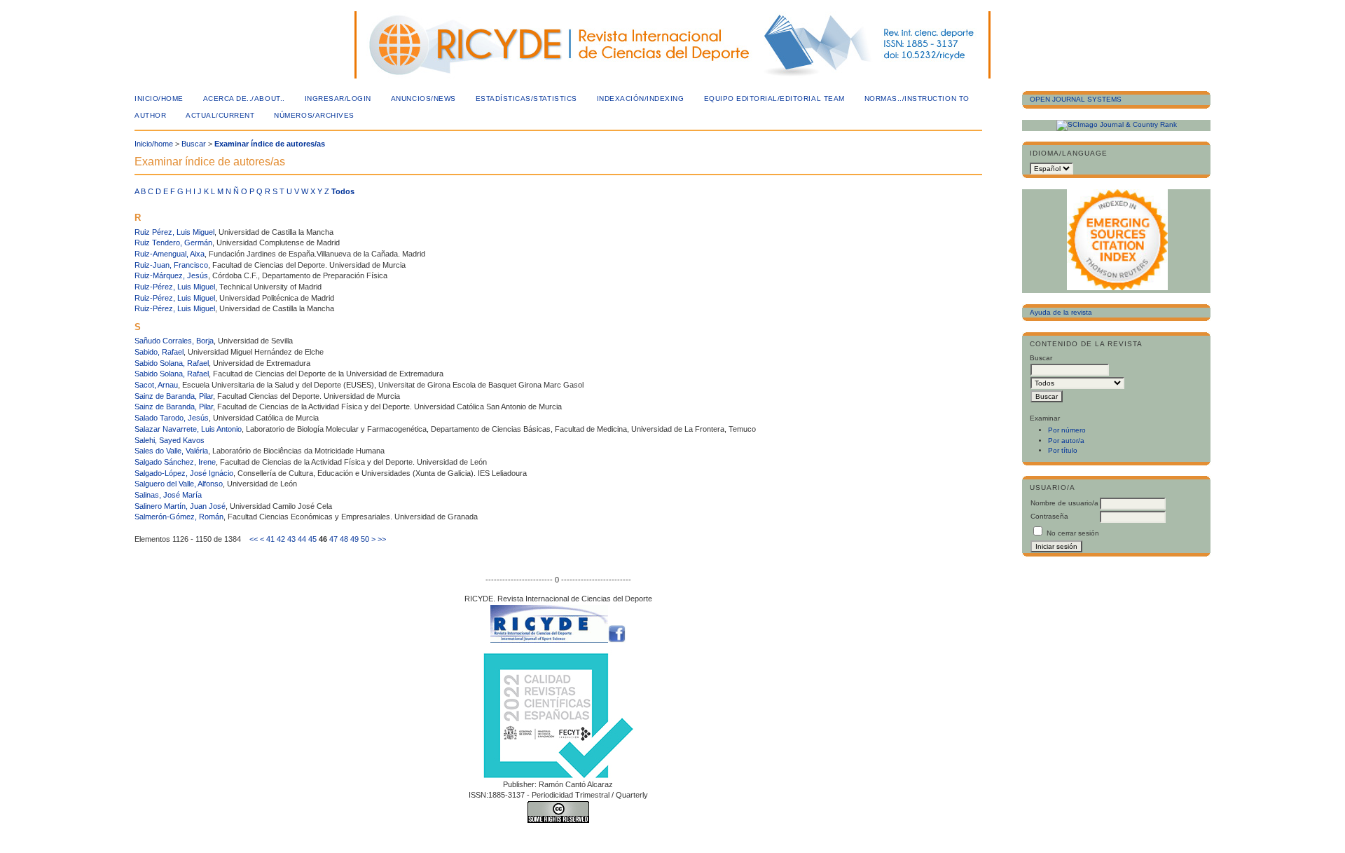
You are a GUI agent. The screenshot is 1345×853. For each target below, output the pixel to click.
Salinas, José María (168, 495)
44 (302, 539)
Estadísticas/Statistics (526, 98)
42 (281, 539)
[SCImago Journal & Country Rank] (1116, 124)
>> (382, 539)
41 (270, 539)
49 (354, 539)
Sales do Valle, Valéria (171, 450)
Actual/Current (220, 115)
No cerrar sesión (1073, 533)
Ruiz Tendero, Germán (173, 242)
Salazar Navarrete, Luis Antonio (188, 429)
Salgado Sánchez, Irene (175, 462)
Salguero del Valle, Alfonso (178, 483)
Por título (1062, 450)
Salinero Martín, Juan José (180, 506)
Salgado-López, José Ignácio (183, 473)
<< (253, 539)
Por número (1067, 430)
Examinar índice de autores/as (269, 143)
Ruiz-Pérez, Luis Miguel (174, 286)
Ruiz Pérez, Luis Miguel (174, 232)
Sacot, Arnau (156, 385)
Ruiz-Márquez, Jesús (171, 275)
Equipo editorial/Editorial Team (774, 98)
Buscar (193, 143)
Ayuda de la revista (1061, 312)
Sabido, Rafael (159, 352)
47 (333, 539)
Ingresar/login (338, 98)
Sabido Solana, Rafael (171, 363)
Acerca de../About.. (244, 98)
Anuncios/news (423, 98)
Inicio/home (159, 98)
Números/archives (314, 115)
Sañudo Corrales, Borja (174, 340)
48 (344, 539)
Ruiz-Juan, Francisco (171, 265)
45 (312, 539)
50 (365, 539)
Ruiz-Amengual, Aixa (169, 254)
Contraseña (1049, 516)
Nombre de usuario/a (1064, 503)
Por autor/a (1066, 440)
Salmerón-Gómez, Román (178, 516)
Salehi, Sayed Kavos (169, 440)
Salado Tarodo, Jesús (171, 418)
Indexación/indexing (640, 98)
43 (291, 539)
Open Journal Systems (1076, 99)
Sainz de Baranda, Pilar (173, 396)
